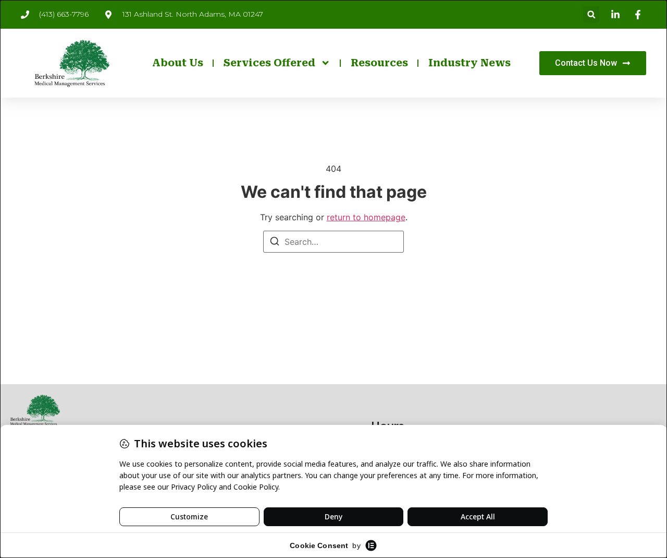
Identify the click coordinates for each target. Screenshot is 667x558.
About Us (177, 63)
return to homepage (366, 217)
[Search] (274, 243)
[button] (591, 14)
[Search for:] (333, 242)
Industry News (469, 63)
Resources (379, 63)
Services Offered (269, 63)
